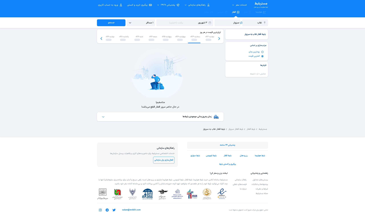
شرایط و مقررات (262, 188)
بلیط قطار (228, 155)
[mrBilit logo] (261, 5)
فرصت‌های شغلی (240, 184)
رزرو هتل (244, 155)
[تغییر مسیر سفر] (241, 23)
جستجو (111, 22)
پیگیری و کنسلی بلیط (227, 164)
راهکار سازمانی (241, 179)
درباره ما (243, 188)
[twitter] (114, 210)
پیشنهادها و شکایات (260, 184)
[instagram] (100, 210)
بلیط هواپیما (260, 155)
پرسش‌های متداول (260, 179)
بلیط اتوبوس (211, 155)
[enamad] (222, 194)
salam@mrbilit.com (131, 209)
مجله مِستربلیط (262, 193)
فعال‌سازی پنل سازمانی (163, 160)
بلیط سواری (195, 155)
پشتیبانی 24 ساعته (227, 145)
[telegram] (107, 210)
